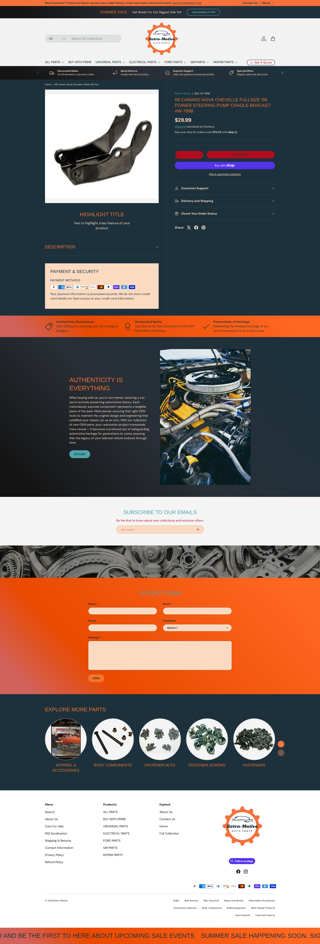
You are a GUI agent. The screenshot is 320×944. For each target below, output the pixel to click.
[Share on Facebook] (196, 227)
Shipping (180, 126)
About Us (51, 819)
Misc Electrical (211, 900)
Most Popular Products (263, 908)
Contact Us (250, 3)
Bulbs (176, 900)
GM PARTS (197, 62)
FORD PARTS (173, 62)
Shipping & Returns (58, 841)
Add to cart (240, 154)
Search (49, 812)
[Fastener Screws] (207, 739)
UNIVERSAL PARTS (108, 62)
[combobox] (83, 39)
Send (96, 678)
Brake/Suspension (236, 908)
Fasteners (254, 765)
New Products (243, 915)
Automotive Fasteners (185, 908)
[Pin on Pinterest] (203, 227)
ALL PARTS (52, 62)
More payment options (225, 174)
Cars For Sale (54, 826)
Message (93, 637)
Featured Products (265, 915)
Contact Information (59, 848)
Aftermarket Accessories (262, 900)
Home (48, 84)
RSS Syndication (56, 833)
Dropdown (169, 620)
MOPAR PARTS (223, 62)
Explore (80, 454)
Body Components (113, 765)
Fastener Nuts (160, 765)
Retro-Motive (183, 93)
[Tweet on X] (188, 227)
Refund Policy (54, 862)
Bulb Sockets (191, 900)
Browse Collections (103, 3)
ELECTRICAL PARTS (142, 62)
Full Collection (169, 833)
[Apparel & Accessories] (65, 739)
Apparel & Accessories (65, 767)
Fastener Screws (207, 765)
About (266, 3)
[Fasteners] (254, 739)
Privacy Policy (54, 855)
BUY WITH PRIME (80, 62)
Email (166, 604)
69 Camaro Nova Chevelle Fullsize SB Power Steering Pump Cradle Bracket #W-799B (77, 84)
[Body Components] (113, 739)
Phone (92, 620)
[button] (273, 38)
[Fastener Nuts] (160, 739)
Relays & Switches (233, 900)
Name (92, 604)
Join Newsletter (203, 12)
